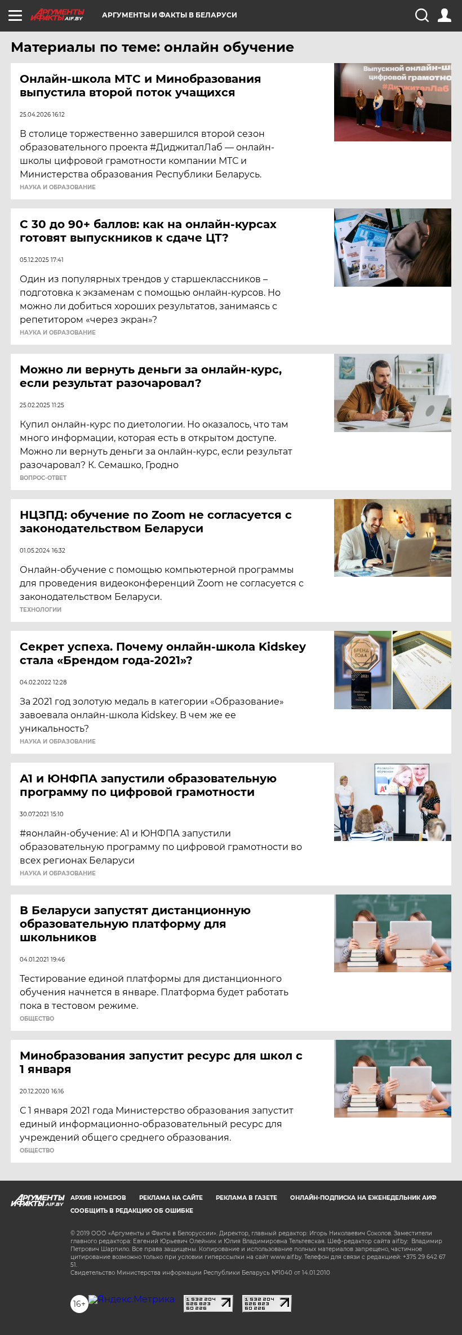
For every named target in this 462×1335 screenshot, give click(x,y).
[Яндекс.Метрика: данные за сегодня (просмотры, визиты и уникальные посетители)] (131, 1299)
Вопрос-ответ (43, 478)
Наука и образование (58, 187)
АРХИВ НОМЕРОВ (98, 1198)
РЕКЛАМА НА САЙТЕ (171, 1198)
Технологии (40, 610)
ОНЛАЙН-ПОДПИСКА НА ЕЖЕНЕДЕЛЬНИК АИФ (363, 1198)
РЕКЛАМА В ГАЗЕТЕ (246, 1198)
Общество (37, 1019)
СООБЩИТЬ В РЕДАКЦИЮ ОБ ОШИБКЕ (131, 1210)
